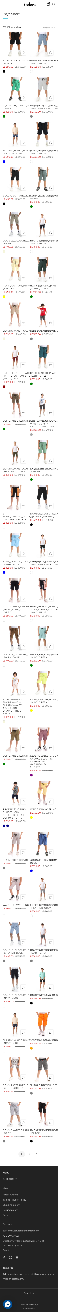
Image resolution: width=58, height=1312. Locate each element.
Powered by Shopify (29, 1304)
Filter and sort (15, 27)
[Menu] (4, 4)
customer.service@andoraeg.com (21, 1230)
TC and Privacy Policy (14, 1199)
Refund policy (10, 1210)
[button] (7, 1304)
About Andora (10, 1194)
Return (6, 1215)
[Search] (53, 4)
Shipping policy (11, 1204)
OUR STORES (10, 1179)
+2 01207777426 (11, 1235)
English (27, 1293)
